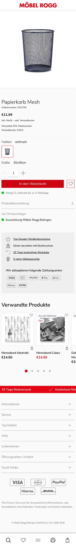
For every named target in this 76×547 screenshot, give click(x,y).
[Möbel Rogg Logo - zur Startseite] (38, 5)
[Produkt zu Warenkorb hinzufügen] (31, 349)
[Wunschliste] (23, 540)
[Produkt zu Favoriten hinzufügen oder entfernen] (71, 184)
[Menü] (38, 540)
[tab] (26, 371)
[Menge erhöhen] (23, 173)
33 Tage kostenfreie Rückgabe (31, 252)
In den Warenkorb (32, 184)
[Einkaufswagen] (67, 540)
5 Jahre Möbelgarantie (26, 259)
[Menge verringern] (3, 173)
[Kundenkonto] (53, 540)
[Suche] (8, 540)
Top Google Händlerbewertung (31, 239)
